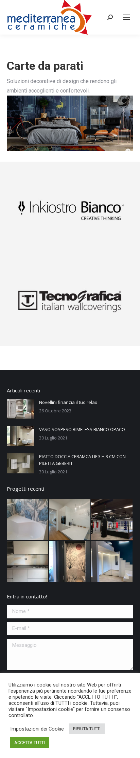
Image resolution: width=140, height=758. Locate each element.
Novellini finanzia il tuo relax (68, 402)
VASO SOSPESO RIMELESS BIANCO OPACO (82, 429)
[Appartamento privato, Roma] (70, 520)
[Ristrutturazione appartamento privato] (70, 562)
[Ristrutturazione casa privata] (28, 562)
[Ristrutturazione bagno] (28, 520)
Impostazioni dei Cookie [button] (37, 729)
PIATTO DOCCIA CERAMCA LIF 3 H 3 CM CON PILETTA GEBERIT (82, 459)
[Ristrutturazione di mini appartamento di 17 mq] (112, 562)
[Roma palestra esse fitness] (112, 520)
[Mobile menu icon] (126, 17)
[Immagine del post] (20, 409)
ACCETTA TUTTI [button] (29, 742)
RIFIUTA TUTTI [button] (87, 728)
